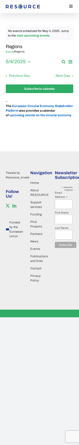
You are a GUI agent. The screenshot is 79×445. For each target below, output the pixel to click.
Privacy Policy (35, 278)
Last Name (61, 227)
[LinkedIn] (14, 206)
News (34, 241)
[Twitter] (8, 206)
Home (34, 182)
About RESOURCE (38, 192)
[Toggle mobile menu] (71, 6)
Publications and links (38, 259)
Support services (36, 205)
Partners (36, 234)
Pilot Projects (36, 224)
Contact (36, 268)
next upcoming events (33, 35)
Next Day (63, 76)
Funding (36, 214)
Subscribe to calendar (39, 88)
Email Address (61, 195)
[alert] (39, 33)
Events (10, 51)
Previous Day (19, 76)
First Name (62, 212)
